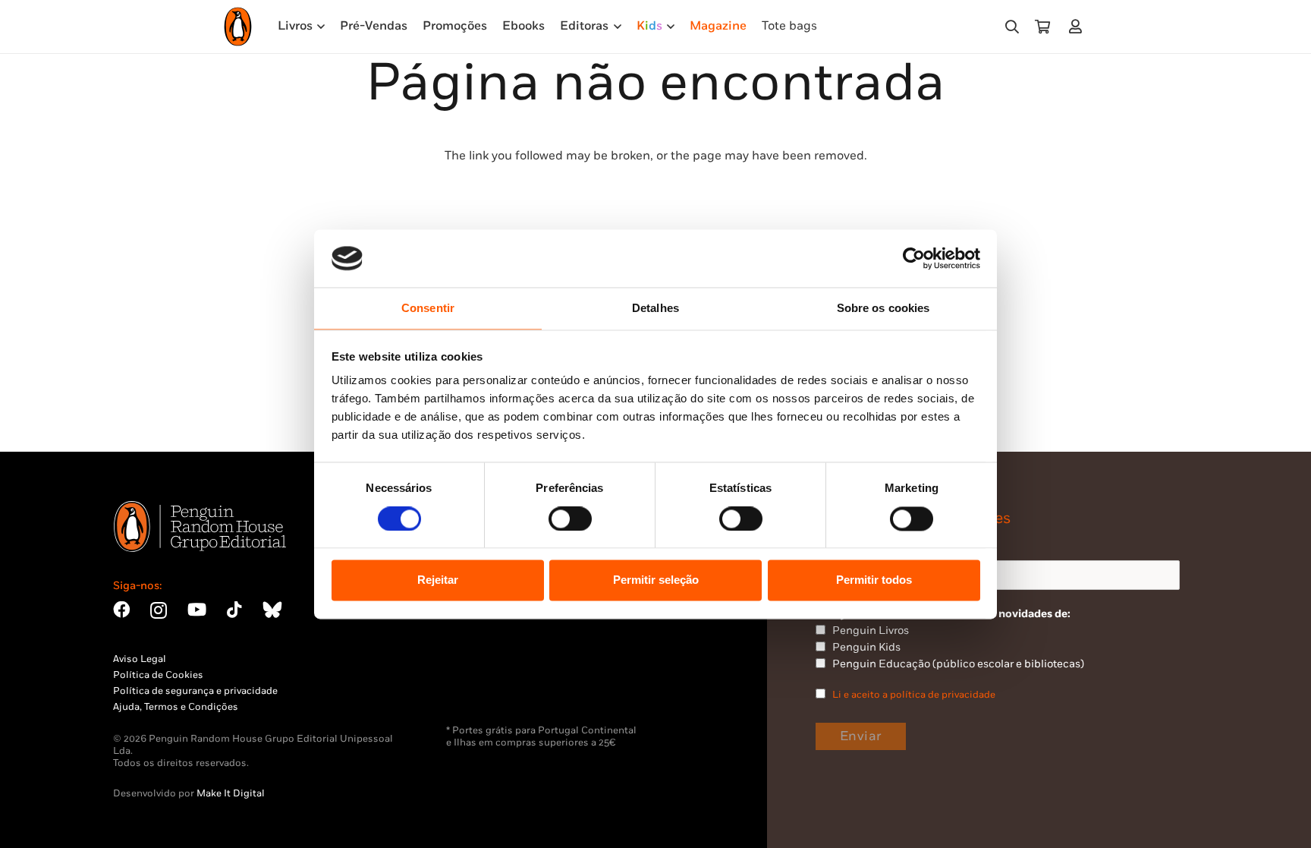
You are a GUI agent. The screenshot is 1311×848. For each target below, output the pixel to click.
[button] (1012, 27)
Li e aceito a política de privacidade (913, 695)
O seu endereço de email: (880, 546)
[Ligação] (1078, 26)
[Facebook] (121, 609)
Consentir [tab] (427, 308)
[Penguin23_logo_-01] (238, 26)
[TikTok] (234, 609)
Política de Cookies (158, 675)
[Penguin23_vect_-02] (491, 685)
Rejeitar (437, 580)
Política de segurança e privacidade (195, 691)
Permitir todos (874, 580)
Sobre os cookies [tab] (883, 308)
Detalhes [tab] (655, 308)
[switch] (570, 518)
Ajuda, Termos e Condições (175, 707)
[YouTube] (196, 609)
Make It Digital (230, 793)
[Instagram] (158, 610)
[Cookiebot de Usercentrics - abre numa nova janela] (913, 258)
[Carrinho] (1042, 26)
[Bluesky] (272, 609)
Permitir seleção (656, 580)
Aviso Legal (139, 659)
